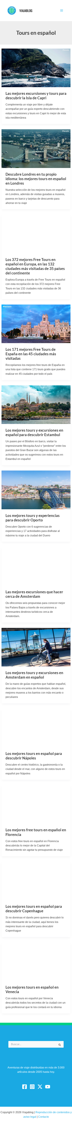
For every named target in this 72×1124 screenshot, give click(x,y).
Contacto (43, 1116)
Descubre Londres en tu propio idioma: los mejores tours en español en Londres (36, 178)
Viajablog (25, 10)
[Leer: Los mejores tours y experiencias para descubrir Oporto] (36, 489)
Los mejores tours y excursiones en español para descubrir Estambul (34, 432)
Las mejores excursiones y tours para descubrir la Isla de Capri (36, 95)
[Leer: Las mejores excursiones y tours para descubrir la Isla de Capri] (36, 67)
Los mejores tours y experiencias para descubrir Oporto (33, 517)
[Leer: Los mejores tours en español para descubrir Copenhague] (36, 880)
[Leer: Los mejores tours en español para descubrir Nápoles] (36, 727)
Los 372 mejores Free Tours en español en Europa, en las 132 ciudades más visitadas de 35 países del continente (35, 266)
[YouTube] (47, 1086)
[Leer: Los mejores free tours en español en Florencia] (36, 804)
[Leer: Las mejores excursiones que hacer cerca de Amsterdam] (36, 566)
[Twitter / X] (40, 1086)
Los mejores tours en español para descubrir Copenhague (34, 908)
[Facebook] (24, 1086)
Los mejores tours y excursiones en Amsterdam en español (34, 674)
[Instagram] (32, 1086)
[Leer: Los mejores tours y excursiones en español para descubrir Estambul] (36, 404)
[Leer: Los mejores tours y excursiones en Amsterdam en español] (36, 646)
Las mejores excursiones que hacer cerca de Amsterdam (34, 594)
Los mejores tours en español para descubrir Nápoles (34, 755)
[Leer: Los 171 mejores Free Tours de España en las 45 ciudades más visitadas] (36, 323)
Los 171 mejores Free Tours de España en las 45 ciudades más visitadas (31, 354)
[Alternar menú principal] (61, 10)
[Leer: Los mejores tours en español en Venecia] (36, 961)
